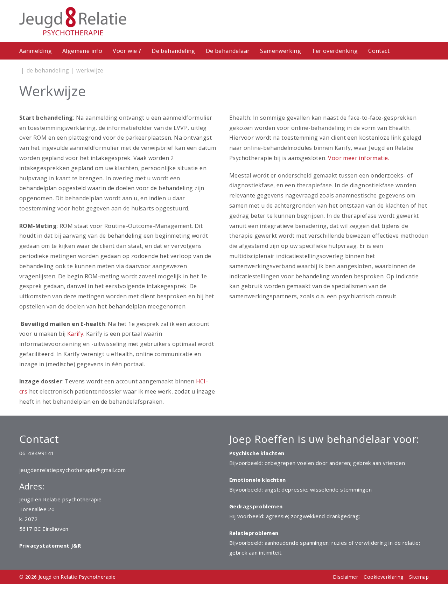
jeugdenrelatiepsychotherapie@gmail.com (72, 469)
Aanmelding (35, 51)
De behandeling (173, 51)
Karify (75, 334)
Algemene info (82, 51)
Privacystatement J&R (50, 545)
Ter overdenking (335, 51)
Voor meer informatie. (358, 158)
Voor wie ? (127, 51)
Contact (379, 51)
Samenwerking (280, 51)
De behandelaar (228, 51)
